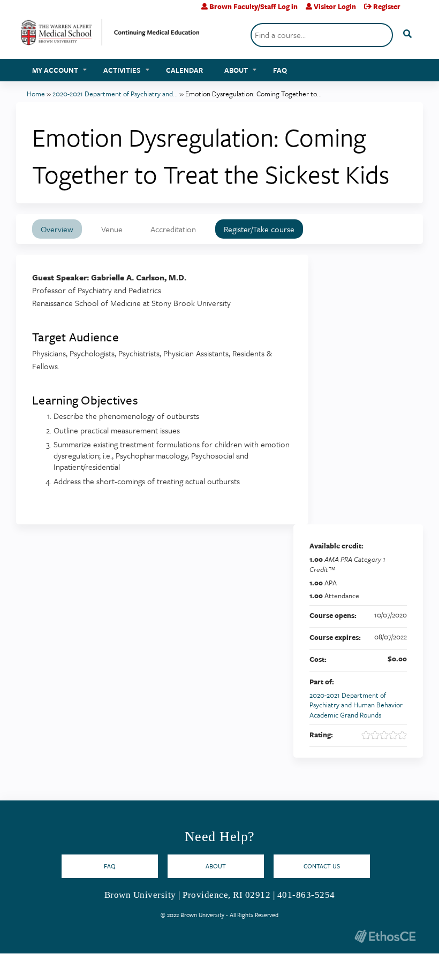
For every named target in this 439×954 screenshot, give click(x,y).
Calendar (184, 70)
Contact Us (322, 866)
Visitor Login (335, 6)
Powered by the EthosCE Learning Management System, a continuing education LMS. (385, 936)
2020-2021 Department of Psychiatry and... (115, 93)
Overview (57, 229)
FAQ (280, 70)
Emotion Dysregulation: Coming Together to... (253, 93)
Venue (112, 229)
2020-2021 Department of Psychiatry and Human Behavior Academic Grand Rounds (356, 705)
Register (386, 6)
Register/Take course (259, 229)
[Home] (110, 36)
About (236, 70)
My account (55, 70)
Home (36, 93)
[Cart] (413, 10)
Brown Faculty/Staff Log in (253, 6)
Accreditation (173, 229)
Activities (122, 70)
